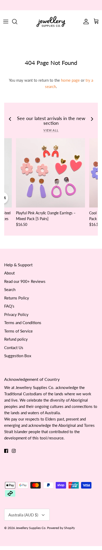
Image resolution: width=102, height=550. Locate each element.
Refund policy (16, 339)
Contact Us (13, 347)
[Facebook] (6, 451)
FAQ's (9, 306)
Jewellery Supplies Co (31, 528)
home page (70, 80)
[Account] (84, 21)
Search (9, 289)
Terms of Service (18, 331)
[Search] (17, 21)
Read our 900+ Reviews (25, 281)
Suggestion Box (17, 355)
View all (51, 130)
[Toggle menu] (6, 21)
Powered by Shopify (61, 528)
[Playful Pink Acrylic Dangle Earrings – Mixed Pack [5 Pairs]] (50, 172)
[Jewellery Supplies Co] (51, 21)
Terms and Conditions (22, 322)
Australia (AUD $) (23, 514)
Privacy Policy (16, 314)
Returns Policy (16, 297)
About (9, 273)
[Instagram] (14, 451)
